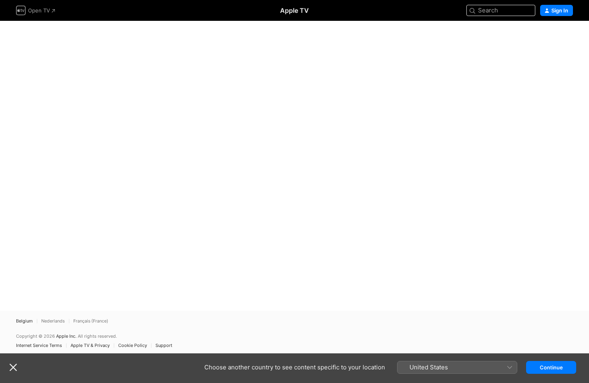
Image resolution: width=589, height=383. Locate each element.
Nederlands (53, 321)
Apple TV (294, 10)
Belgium (24, 321)
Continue (551, 367)
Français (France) (90, 321)
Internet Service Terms (39, 345)
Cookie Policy (132, 345)
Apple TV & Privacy (90, 345)
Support (163, 345)
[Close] (13, 367)
